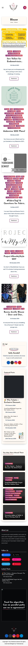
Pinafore (16, 495)
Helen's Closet (19, 113)
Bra (11, 109)
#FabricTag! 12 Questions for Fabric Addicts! (14, 203)
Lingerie (7, 189)
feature (18, 180)
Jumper (9, 187)
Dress (18, 111)
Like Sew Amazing (17, 117)
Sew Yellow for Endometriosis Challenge (14, 61)
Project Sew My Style (17, 253)
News (21, 189)
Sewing (16, 477)
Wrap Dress (8, 480)
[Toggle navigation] (2, 8)
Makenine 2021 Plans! (14, 131)
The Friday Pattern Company (14, 55)
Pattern (10, 191)
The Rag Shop (20, 125)
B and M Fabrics (11, 306)
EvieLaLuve (11, 180)
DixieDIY (16, 178)
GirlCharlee (19, 182)
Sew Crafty (17, 191)
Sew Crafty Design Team (14, 193)
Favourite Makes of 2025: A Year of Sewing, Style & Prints (14, 517)
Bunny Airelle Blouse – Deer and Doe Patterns (14, 315)
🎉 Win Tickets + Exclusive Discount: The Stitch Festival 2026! (14, 468)
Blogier (12, 643)
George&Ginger (10, 182)
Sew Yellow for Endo (14, 53)
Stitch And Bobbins (9, 125)
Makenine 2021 (11, 121)
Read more (14, 78)
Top (21, 197)
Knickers (8, 117)
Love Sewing (16, 51)
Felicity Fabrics (9, 113)
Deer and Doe (11, 111)
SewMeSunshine (14, 123)
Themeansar (19, 643)
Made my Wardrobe (18, 119)
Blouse (10, 51)
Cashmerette (9, 489)
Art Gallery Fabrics (9, 176)
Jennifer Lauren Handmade (14, 115)
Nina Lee (19, 121)
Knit (20, 187)
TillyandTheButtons (10, 499)
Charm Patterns (18, 109)
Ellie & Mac (19, 491)
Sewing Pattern (14, 195)
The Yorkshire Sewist (14, 128)
